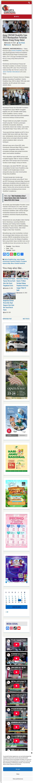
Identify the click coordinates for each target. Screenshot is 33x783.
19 (12, 600)
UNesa (12, 263)
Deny (17, 774)
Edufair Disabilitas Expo (10, 259)
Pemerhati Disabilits (15, 261)
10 (6, 598)
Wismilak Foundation (19, 263)
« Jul (7, 612)
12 (12, 598)
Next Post (26, 319)
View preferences (18, 779)
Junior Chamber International (11, 72)
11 (9, 598)
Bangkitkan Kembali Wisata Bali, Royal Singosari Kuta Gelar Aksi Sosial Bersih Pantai (8, 305)
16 (24, 598)
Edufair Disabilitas (17, 50)
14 (18, 598)
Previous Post (8, 319)
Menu (17, 16)
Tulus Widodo (21, 43)
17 (6, 600)
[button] (32, 753)
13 (15, 598)
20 (15, 600)
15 (21, 598)
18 (9, 600)
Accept (18, 769)
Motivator (8, 45)
